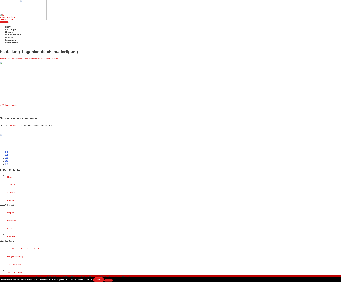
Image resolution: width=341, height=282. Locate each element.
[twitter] (6, 155)
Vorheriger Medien (9, 105)
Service (9, 32)
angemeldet (14, 125)
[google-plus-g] (6, 158)
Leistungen (11, 29)
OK (98, 280)
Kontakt (9, 37)
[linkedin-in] (6, 164)
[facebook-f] (6, 152)
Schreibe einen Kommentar (11, 59)
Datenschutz (12, 42)
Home (8, 27)
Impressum (11, 40)
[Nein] (108, 280)
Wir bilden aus (13, 34)
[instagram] (6, 161)
